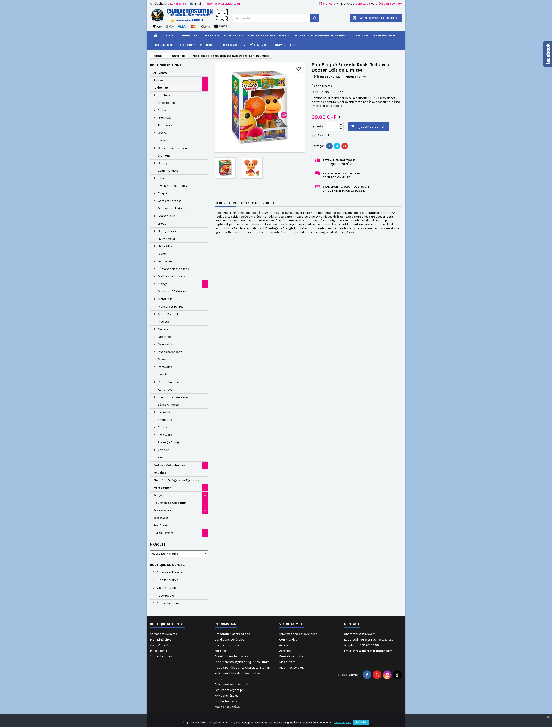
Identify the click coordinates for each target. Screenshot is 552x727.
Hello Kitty (165, 246)
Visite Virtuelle (166, 588)
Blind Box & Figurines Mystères (320, 35)
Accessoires (232, 45)
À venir (210, 35)
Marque (350, 77)
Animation (165, 110)
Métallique (165, 299)
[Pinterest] (344, 146)
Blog (170, 35)
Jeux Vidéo (165, 261)
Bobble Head (166, 125)
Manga (163, 284)
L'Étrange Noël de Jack (173, 269)
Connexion (363, 3)
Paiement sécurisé (227, 645)
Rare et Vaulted (168, 382)
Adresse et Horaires (170, 572)
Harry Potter (166, 238)
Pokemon (164, 359)
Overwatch (165, 344)
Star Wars (165, 435)
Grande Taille (167, 216)
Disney (162, 163)
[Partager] (329, 146)
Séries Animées (168, 405)
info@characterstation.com (222, 3)
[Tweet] (337, 146)
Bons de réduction (292, 656)
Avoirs (283, 645)
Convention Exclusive (173, 148)
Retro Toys (165, 389)
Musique (163, 321)
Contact (352, 624)
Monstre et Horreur (171, 306)
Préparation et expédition (232, 634)
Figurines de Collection (173, 45)
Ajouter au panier (367, 126)
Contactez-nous (168, 603)
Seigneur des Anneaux (173, 397)
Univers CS (283, 45)
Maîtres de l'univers (171, 276)
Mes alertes (287, 662)
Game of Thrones (170, 201)
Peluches (207, 45)
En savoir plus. (342, 722)
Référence (319, 77)
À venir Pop (165, 374)
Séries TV (164, 412)
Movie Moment (168, 314)
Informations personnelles (298, 634)
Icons (162, 254)
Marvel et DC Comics (172, 291)
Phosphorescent (170, 352)
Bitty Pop (164, 118)
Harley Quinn (167, 231)
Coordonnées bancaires (231, 656)
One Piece (164, 337)
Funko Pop (232, 35)
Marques (158, 544)
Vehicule (163, 450)
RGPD (219, 679)
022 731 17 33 (177, 3)
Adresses (221, 651)
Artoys (359, 35)
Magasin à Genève (227, 707)
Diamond (164, 155)
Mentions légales (226, 695)
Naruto (163, 329)
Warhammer (382, 35)
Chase (162, 133)
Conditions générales (229, 639)
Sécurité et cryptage (229, 690)
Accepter (361, 722)
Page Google (165, 595)
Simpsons (165, 420)
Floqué (162, 193)
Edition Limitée (168, 171)
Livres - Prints (163, 533)
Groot (162, 223)
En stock (164, 95)
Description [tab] (225, 203)
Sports (163, 427)
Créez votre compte (388, 3)
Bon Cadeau (161, 525)
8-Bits (162, 457)
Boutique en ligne (165, 65)
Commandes (288, 639)
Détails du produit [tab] (257, 203)
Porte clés (165, 367)
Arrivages (189, 35)
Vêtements (258, 45)
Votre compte (291, 624)
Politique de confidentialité (233, 684)
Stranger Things (169, 442)
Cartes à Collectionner (267, 35)
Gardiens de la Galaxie (173, 208)
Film (161, 178)
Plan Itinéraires (167, 580)
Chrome (163, 140)
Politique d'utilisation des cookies (238, 673)
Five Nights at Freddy (172, 186)
